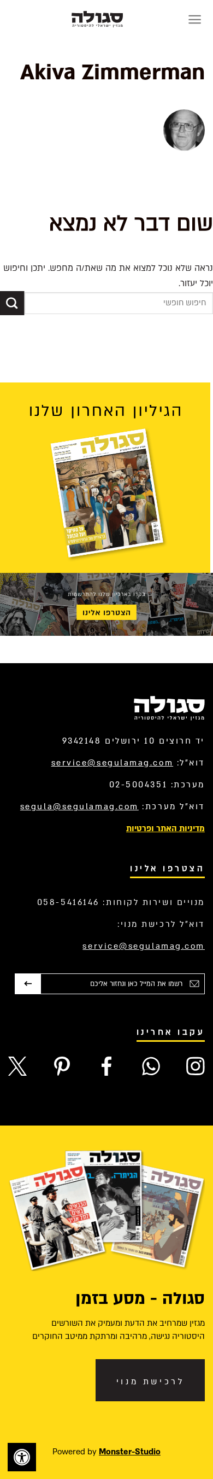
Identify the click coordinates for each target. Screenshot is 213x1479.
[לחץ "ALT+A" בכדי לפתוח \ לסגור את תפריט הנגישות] (22, 1457)
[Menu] (194, 19)
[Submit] (12, 303)
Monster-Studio (130, 1451)
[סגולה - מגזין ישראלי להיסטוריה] (97, 19)
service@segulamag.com (112, 762)
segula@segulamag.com (79, 806)
